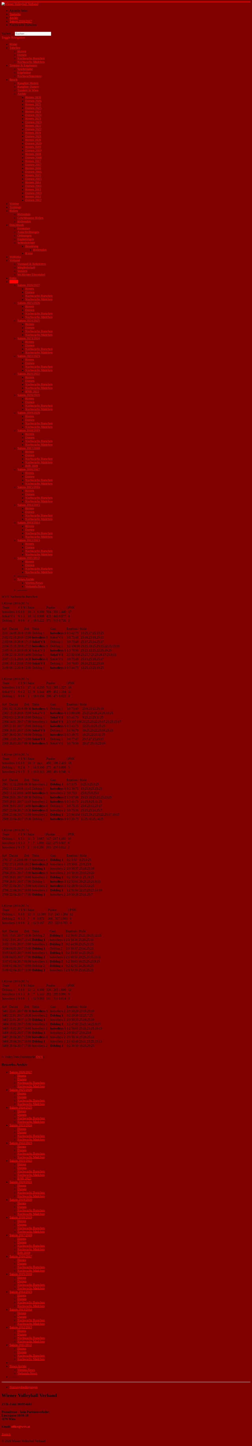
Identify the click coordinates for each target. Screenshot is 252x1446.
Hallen (13, 210)
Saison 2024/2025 (28, 320)
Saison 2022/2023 (28, 356)
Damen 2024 (33, 115)
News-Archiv (25, 579)
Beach (13, 79)
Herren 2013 (33, 189)
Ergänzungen (25, 239)
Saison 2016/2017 (28, 469)
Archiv (21, 93)
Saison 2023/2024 (28, 338)
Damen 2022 (33, 129)
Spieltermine (25, 69)
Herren (21, 51)
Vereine (14, 203)
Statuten (22, 271)
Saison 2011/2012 (28, 558)
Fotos (12, 278)
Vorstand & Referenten (31, 264)
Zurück (6, 1434)
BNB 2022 (32, 391)
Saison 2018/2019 (28, 430)
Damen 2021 (33, 136)
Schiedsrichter (26, 242)
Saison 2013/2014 (28, 522)
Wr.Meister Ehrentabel (31, 274)
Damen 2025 (33, 108)
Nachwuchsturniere (29, 76)
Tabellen (14, 47)
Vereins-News (34, 583)
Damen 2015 (33, 179)
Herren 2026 (33, 97)
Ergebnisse (24, 72)
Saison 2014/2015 (28, 505)
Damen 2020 (33, 143)
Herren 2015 (33, 175)
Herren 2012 (33, 196)
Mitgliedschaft (26, 267)
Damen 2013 (33, 193)
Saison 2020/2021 (28, 395)
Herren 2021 (33, 132)
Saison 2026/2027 (28, 285)
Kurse (29, 253)
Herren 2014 (33, 182)
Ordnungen (24, 235)
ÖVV (39, 1057)
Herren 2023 (33, 118)
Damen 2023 (33, 122)
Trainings (15, 207)
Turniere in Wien (27, 90)
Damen (21, 55)
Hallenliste (24, 214)
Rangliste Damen (28, 86)
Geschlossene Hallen (30, 218)
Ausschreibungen (28, 232)
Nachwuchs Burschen (31, 58)
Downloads (16, 225)
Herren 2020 (33, 140)
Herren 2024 (33, 111)
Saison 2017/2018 (28, 448)
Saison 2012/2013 (28, 540)
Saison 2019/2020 (28, 412)
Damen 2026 (33, 101)
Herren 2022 (33, 125)
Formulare (23, 228)
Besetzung (31, 246)
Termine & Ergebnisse (23, 65)
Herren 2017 (33, 161)
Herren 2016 (33, 168)
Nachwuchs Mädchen (30, 62)
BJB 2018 (31, 466)
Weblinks (15, 256)
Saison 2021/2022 (28, 373)
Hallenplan (24, 221)
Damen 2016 (33, 171)
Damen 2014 (33, 186)
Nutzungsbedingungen (23, 1387)
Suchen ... (8, 33)
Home (13, 44)
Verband (14, 260)
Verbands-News (35, 586)
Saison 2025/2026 (28, 303)
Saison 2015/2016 (28, 487)
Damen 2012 (33, 200)
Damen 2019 (33, 150)
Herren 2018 (33, 154)
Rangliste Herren (27, 83)
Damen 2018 (33, 157)
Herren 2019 (33, 147)
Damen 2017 (33, 164)
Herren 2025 (33, 104)
